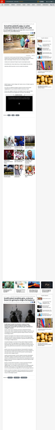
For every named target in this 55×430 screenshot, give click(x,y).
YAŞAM (24, 4)
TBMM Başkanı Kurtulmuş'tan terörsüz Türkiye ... (8, 161)
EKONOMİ (19, 4)
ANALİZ (33, 4)
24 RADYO (21, 1)
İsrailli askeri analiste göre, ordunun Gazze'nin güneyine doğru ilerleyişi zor (23, 296)
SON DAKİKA (6, 4)
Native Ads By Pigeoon (31, 135)
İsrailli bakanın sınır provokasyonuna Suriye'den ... (28, 161)
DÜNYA (28, 4)
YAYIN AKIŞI (16, 1)
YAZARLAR (39, 4)
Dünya (9, 296)
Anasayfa (5, 296)
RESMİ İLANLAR (45, 4)
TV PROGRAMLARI (9, 1)
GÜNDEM (13, 4)
